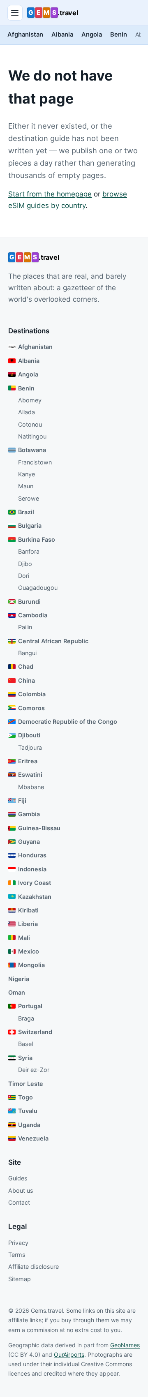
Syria (25, 1057)
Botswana (32, 449)
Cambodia (32, 615)
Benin (118, 34)
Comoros (31, 707)
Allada (26, 412)
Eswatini (30, 774)
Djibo (25, 563)
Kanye (26, 474)
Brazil (26, 511)
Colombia (32, 693)
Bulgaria (30, 525)
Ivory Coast (34, 882)
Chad (25, 666)
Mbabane (31, 786)
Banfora (28, 551)
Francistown (35, 462)
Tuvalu (27, 1110)
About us (20, 1190)
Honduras (32, 855)
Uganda (29, 1124)
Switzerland (35, 1031)
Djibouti (29, 735)
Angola (91, 34)
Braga (26, 1018)
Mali (24, 937)
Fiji (22, 800)
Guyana (29, 841)
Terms (16, 1254)
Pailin (25, 626)
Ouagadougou (38, 587)
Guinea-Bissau (39, 827)
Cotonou (30, 424)
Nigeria (18, 978)
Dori (23, 575)
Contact (19, 1202)
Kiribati (28, 910)
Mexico (28, 951)
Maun (25, 486)
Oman (16, 992)
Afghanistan (25, 34)
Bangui (27, 652)
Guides (18, 1178)
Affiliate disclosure (33, 1266)
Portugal (30, 1005)
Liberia (28, 923)
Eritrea (27, 760)
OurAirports (69, 1354)
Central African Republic (53, 640)
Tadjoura (30, 747)
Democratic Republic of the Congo (67, 721)
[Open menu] (15, 13)
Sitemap (19, 1278)
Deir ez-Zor (33, 1069)
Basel (25, 1043)
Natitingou (32, 436)
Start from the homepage (50, 194)
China (26, 680)
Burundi (29, 601)
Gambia (29, 813)
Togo (25, 1097)
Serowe (28, 498)
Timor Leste (25, 1083)
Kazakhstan (34, 896)
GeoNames (125, 1345)
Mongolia (31, 964)
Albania (62, 34)
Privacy (18, 1242)
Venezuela (33, 1138)
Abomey (30, 400)
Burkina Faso (36, 539)
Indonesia (32, 869)
